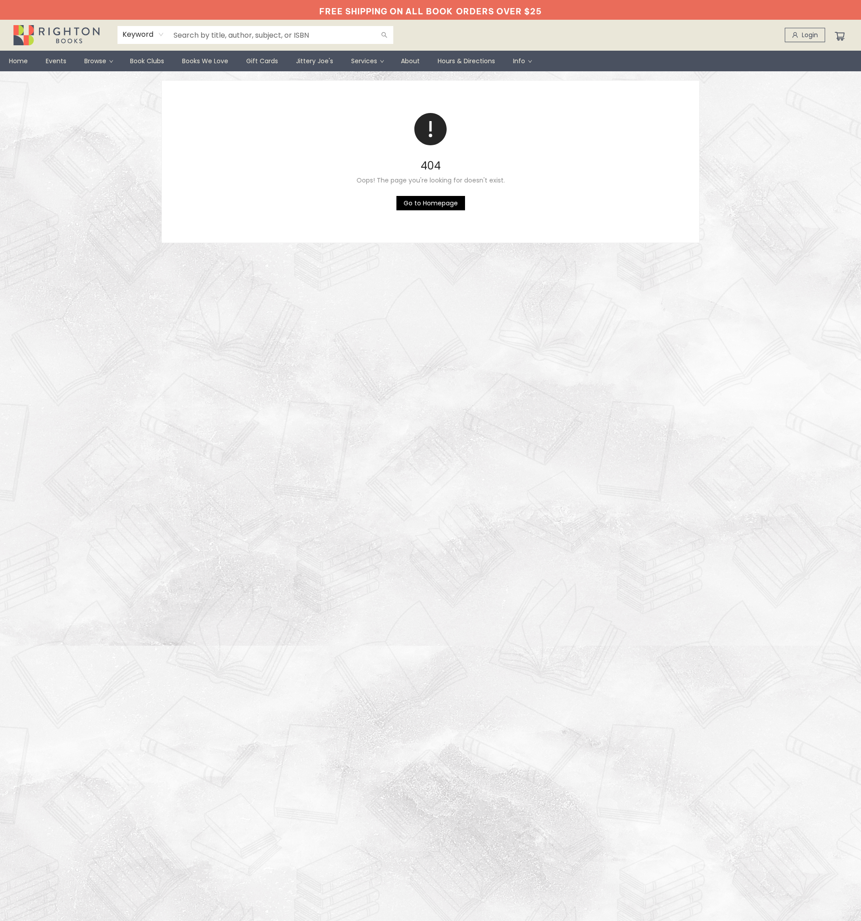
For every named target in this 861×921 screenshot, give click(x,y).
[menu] (430, 61)
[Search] (384, 35)
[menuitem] (18, 61)
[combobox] (143, 34)
